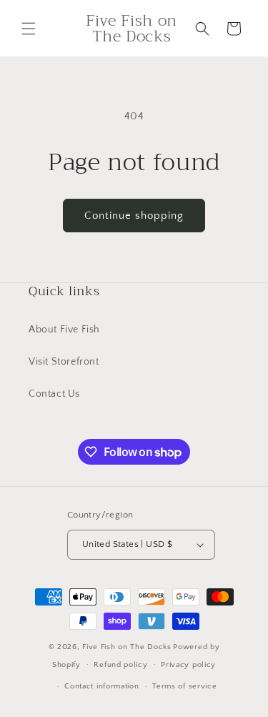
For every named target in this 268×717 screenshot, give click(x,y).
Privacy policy (188, 665)
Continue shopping (134, 215)
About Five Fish (64, 329)
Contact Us (54, 394)
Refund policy (120, 665)
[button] (28, 28)
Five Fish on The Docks (126, 647)
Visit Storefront (64, 361)
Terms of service (184, 686)
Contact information (101, 686)
